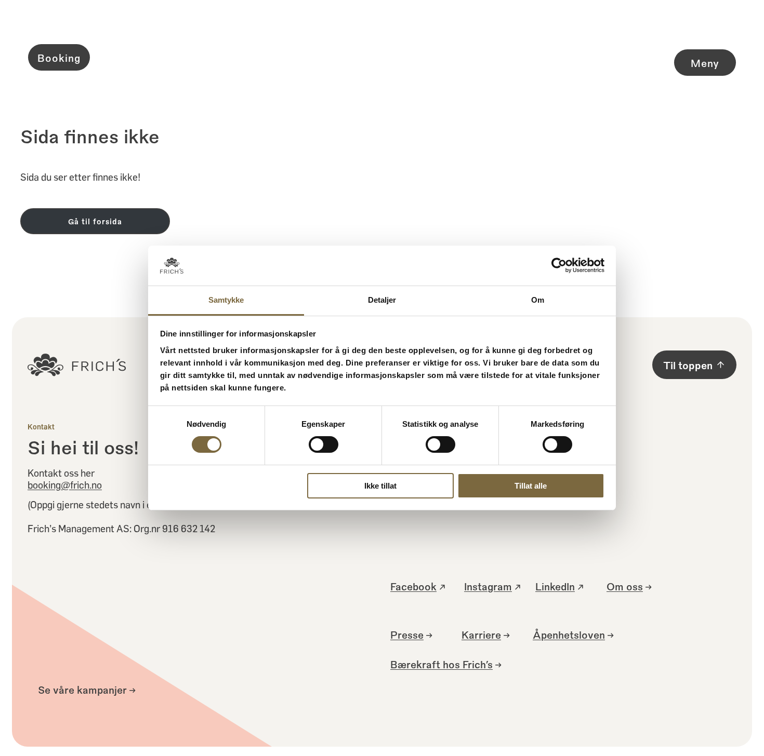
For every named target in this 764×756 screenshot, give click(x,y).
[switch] (323, 444)
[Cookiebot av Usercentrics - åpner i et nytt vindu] (558, 265)
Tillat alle (531, 485)
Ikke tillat (380, 485)
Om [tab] (537, 299)
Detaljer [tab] (382, 299)
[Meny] (679, 43)
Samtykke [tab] (226, 299)
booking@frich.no (65, 485)
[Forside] (382, 57)
